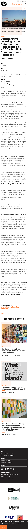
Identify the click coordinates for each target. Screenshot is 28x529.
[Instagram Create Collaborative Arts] (2, 469)
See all (14, 440)
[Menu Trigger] (25, 4)
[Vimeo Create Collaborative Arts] (7, 469)
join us (20, 4)
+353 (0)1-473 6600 (5, 460)
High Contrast (23, 1)
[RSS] (13, 469)
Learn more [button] (18, 523)
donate (14, 4)
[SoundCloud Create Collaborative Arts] (10, 469)
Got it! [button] (3, 527)
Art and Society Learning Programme (10, 307)
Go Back (25, 8)
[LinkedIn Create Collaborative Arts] (4, 469)
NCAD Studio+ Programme (7, 313)
